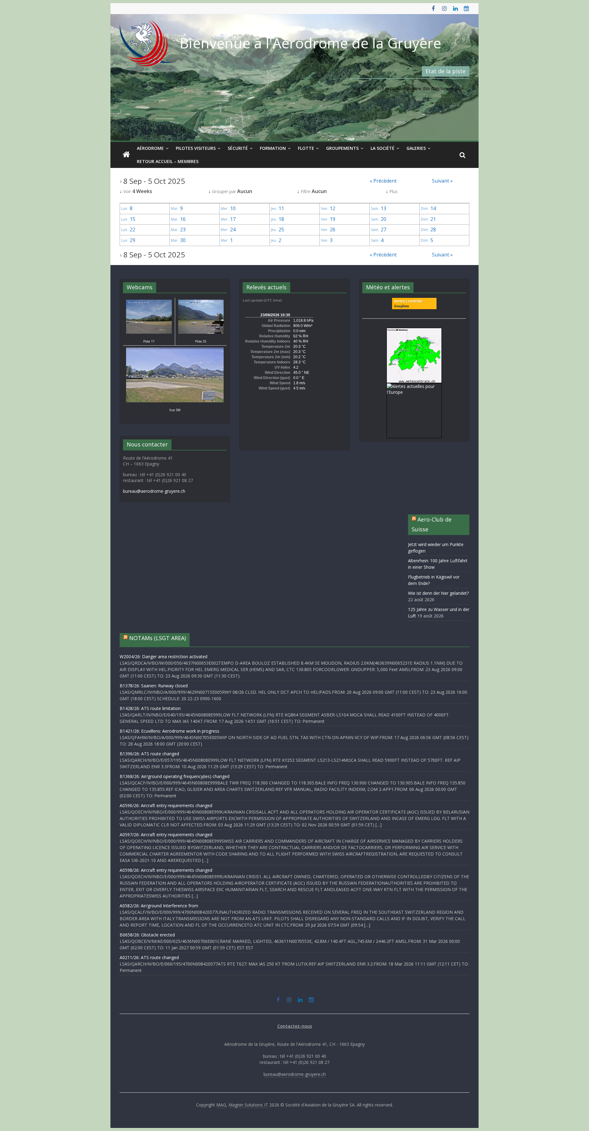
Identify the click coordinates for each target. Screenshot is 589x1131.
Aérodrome (150, 148)
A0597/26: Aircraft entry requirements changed (166, 834)
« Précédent (383, 180)
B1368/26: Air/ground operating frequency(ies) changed (174, 776)
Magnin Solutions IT (248, 1105)
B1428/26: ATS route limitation (150, 708)
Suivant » (442, 180)
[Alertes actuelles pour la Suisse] (414, 331)
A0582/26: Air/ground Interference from (159, 906)
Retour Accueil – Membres (167, 161)
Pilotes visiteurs (196, 148)
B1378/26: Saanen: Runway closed (154, 686)
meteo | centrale (408, 301)
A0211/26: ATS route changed (149, 957)
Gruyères (401, 306)
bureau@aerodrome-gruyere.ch (154, 491)
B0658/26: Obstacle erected (147, 935)
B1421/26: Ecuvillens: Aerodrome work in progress (169, 731)
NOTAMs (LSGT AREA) (157, 638)
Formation (273, 148)
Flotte (306, 148)
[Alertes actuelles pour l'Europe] (414, 386)
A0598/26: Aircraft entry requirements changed (166, 870)
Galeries (416, 148)
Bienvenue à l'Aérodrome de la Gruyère (310, 42)
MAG (221, 1105)
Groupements (342, 148)
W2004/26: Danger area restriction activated (163, 656)
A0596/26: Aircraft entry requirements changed (166, 805)
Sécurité (238, 148)
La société (383, 148)
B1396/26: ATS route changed (149, 754)
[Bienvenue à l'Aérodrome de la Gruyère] (126, 154)
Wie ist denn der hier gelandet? (438, 593)
